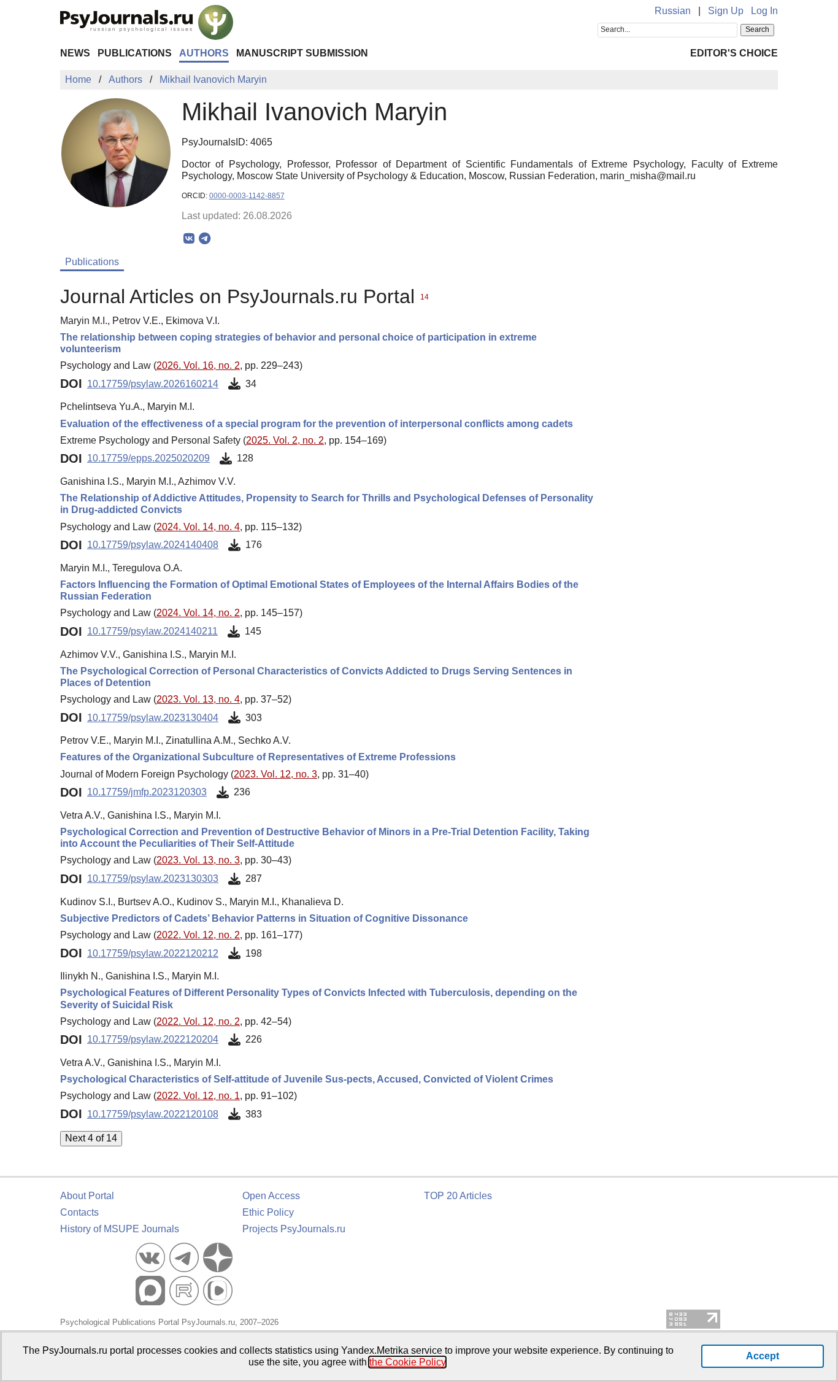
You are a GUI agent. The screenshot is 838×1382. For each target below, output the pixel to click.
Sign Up (726, 11)
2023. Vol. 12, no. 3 (275, 774)
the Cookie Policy (407, 1362)
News (75, 53)
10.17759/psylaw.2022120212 (152, 953)
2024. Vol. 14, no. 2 (198, 613)
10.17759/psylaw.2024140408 (152, 544)
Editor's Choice (734, 53)
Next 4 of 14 (91, 1138)
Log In (764, 11)
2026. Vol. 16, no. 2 (198, 365)
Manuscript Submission (302, 53)
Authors (204, 53)
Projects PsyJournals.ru (293, 1229)
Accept (762, 1356)
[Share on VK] (189, 238)
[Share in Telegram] (204, 238)
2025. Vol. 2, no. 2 (285, 440)
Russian (673, 11)
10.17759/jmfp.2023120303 (147, 792)
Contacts (79, 1212)
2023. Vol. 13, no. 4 (198, 699)
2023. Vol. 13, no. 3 (198, 860)
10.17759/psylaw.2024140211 (152, 631)
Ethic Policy (268, 1212)
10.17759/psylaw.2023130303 (152, 878)
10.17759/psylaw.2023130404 (152, 717)
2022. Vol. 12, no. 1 (198, 1096)
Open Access (271, 1196)
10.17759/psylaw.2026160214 (152, 384)
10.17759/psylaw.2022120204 (152, 1039)
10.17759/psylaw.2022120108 (152, 1114)
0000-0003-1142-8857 (247, 195)
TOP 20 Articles (458, 1196)
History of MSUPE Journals (119, 1229)
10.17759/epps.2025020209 (148, 458)
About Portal (87, 1196)
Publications (135, 53)
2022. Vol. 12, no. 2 (198, 935)
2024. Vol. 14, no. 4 (198, 527)
